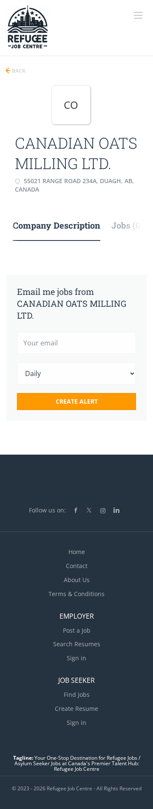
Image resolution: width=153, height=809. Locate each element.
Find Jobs (77, 694)
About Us (77, 580)
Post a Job (77, 630)
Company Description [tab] (56, 225)
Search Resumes (76, 644)
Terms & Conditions (76, 594)
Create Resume (76, 708)
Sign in (76, 658)
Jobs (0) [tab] (127, 225)
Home (76, 552)
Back (18, 70)
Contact (77, 566)
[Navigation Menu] (138, 15)
